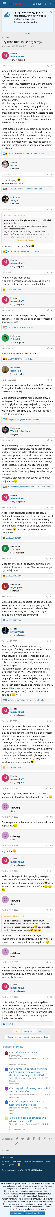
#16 (51, 845)
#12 (51, 641)
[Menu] (4, 4)
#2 (52, 174)
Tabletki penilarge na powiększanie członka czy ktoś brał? (27, 1119)
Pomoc (48, 1161)
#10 (51, 558)
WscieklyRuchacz (20, 431)
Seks (11, 1113)
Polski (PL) (9, 1157)
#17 (51, 871)
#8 (52, 440)
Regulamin (17, 1161)
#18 (51, 910)
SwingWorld (17, 631)
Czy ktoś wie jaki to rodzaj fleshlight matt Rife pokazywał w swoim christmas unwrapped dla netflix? (28, 1072)
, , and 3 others (27, 700)
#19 (51, 962)
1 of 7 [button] (17, 1031)
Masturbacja (14, 1083)
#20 (51, 997)
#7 (52, 380)
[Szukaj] (51, 4)
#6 (52, 348)
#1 (52, 65)
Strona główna (8, 1164)
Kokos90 (15, 549)
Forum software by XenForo (24, 1170)
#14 (51, 788)
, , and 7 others (26, 153)
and (24, 251)
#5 (52, 310)
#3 (52, 209)
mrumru (15, 165)
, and (25, 188)
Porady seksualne (17, 1129)
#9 (52, 507)
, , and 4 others (23, 419)
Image (14, 200)
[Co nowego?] (45, 4)
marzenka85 (9, 46)
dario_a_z (15, 370)
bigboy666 (16, 587)
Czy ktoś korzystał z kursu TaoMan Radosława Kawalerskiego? (27, 1103)
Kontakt (5, 1161)
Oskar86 (15, 339)
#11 (51, 596)
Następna (28, 1031)
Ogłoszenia (14, 1097)
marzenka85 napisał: (13, 215)
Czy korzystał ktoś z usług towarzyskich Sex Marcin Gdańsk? (29, 1090)
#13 (51, 721)
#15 (51, 817)
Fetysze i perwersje (17, 1064)
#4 (52, 272)
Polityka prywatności (33, 1161)
